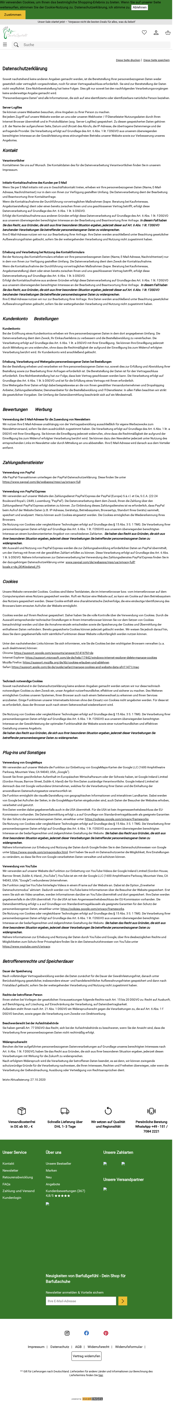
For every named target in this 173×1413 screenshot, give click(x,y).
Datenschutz (59, 1347)
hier (101, 1375)
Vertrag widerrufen (86, 1356)
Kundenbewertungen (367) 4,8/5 (65, 1193)
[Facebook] (86, 1333)
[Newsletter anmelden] (122, 1301)
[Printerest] (106, 1333)
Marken (51, 1170)
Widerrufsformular (128, 1347)
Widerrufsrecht (98, 1347)
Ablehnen (140, 7)
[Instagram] (67, 1333)
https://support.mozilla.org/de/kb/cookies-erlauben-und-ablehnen (66, 662)
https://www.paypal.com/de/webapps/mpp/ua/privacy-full (41, 482)
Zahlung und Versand (19, 1191)
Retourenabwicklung (18, 1177)
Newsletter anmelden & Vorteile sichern (75, 1292)
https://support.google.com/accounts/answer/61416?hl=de (53, 653)
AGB (78, 1347)
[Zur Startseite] (15, 32)
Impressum (36, 1347)
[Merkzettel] (144, 32)
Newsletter (10, 1170)
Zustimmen (12, 15)
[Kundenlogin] (156, 32)
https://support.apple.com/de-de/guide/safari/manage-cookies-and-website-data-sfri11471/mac (75, 667)
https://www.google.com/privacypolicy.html (39, 852)
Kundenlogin (12, 1198)
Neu (49, 1177)
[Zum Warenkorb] (167, 32)
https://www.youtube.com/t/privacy (26, 946)
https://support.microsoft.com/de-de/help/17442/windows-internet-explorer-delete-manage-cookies (91, 657)
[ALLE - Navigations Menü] (5, 44)
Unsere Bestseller (58, 1164)
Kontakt (8, 1164)
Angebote (53, 1184)
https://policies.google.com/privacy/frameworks (117, 819)
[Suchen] (17, 44)
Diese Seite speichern (156, 60)
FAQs (6, 1184)
